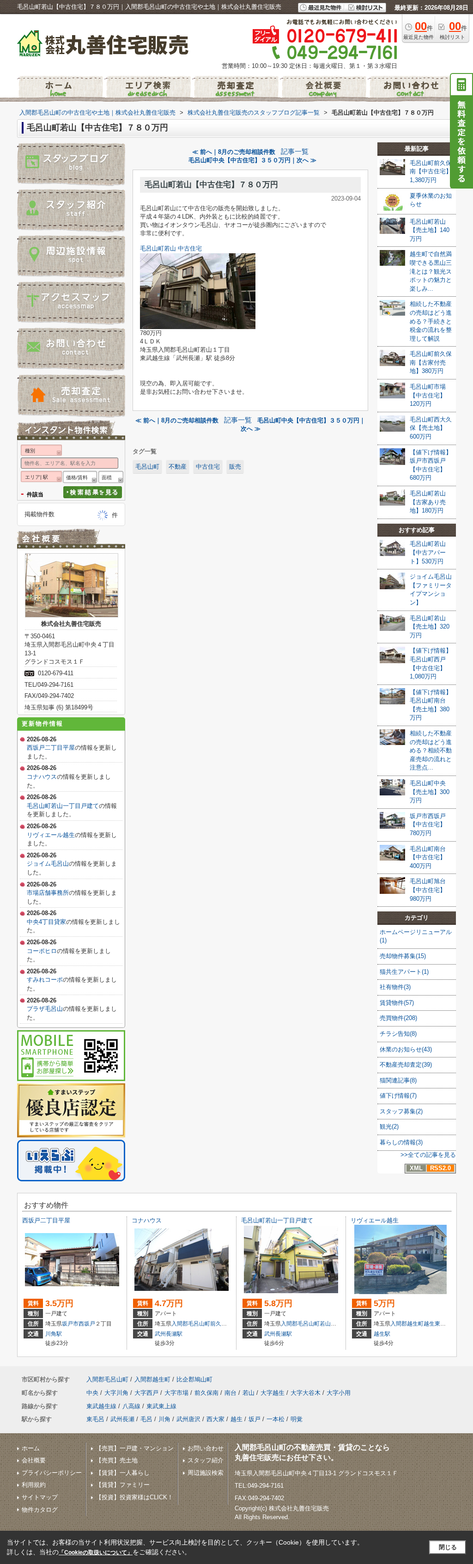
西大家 (215, 1419)
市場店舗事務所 (48, 892)
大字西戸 (146, 1392)
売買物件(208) (398, 1017)
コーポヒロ (42, 950)
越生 (236, 1419)
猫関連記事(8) (398, 1080)
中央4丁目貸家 (46, 921)
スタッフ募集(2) (401, 1111)
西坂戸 (87, 1323)
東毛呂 (95, 1419)
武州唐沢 (188, 1419)
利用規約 (34, 1484)
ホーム (31, 1448)
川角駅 (53, 1334)
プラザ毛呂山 (45, 1008)
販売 (235, 466)
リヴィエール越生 (51, 834)
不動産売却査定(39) (406, 1064)
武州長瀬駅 (168, 1334)
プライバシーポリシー (52, 1472)
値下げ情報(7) (398, 1095)
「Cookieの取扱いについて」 (96, 1552)
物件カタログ (40, 1509)
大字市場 (176, 1392)
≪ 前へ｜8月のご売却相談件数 (233, 151)
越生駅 (382, 1334)
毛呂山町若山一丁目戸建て (63, 805)
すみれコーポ (45, 979)
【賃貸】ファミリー (123, 1484)
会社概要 (34, 1460)
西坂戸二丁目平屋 (51, 747)
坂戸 (255, 1419)
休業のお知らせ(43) (406, 1049)
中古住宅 (208, 466)
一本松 (276, 1419)
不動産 (178, 466)
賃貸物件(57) (397, 1002)
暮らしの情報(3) (401, 1142)
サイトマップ (40, 1497)
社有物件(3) (395, 987)
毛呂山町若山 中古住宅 (171, 248)
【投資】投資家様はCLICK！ (134, 1497)
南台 (230, 1392)
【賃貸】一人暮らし (123, 1472)
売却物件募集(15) (403, 956)
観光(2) (389, 1126)
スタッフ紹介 (206, 1460)
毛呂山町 (147, 466)
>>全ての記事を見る (428, 1154)
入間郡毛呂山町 (190, 1323)
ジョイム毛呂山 (48, 863)
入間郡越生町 (407, 1323)
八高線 (131, 1406)
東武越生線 (101, 1406)
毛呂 (146, 1419)
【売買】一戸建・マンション (135, 1448)
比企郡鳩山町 (194, 1379)
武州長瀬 (122, 1419)
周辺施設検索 (206, 1472)
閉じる (448, 1547)
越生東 (432, 1323)
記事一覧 (295, 151)
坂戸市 (70, 1323)
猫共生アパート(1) (404, 971)
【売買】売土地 (117, 1460)
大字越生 (273, 1392)
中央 (92, 1392)
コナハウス (42, 776)
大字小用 (339, 1392)
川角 (164, 1419)
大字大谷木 (306, 1392)
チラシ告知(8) (398, 1033)
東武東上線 (161, 1406)
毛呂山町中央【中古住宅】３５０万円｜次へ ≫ (252, 160)
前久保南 (221, 1323)
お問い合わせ (206, 1448)
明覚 (297, 1419)
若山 (325, 1323)
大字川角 (116, 1392)
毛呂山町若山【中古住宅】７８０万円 (211, 184)
